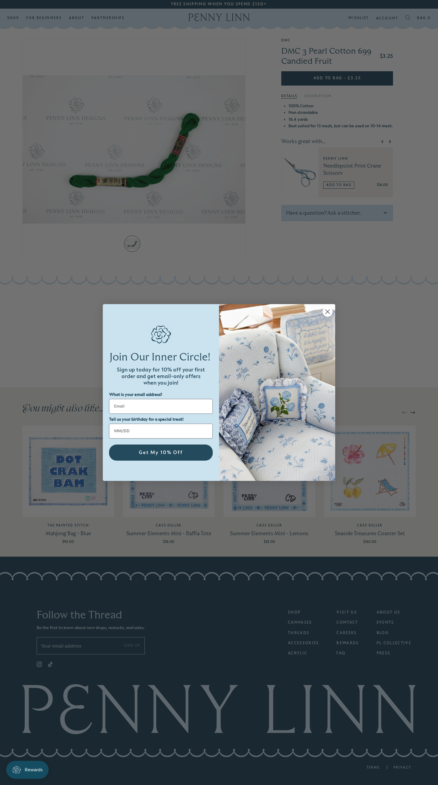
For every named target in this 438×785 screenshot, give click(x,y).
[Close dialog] (327, 311)
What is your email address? (135, 394)
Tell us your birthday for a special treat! (146, 419)
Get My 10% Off (161, 453)
